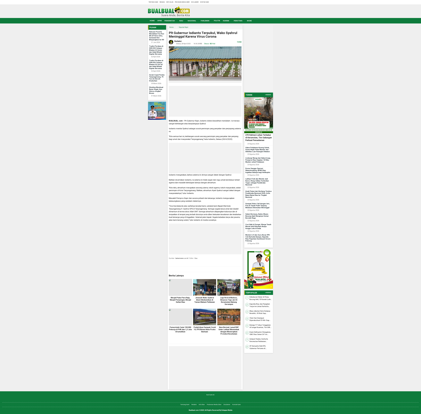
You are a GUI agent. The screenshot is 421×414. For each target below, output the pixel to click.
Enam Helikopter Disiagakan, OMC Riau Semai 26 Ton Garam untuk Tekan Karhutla (260, 333)
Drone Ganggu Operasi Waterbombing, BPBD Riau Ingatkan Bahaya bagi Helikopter (257, 170)
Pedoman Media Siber (182, 2)
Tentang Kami (153, 2)
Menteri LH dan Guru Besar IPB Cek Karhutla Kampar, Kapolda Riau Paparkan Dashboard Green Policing (257, 238)
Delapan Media (226, 410)
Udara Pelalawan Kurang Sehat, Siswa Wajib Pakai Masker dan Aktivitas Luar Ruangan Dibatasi (257, 150)
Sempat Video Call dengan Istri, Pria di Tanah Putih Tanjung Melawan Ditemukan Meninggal (257, 206)
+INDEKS (268, 95)
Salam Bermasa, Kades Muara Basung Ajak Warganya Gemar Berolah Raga (257, 216)
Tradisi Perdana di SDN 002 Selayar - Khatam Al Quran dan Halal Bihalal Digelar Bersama (156, 50)
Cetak (239, 42)
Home (152, 20)
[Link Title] (203, 398)
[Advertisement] (205, 101)
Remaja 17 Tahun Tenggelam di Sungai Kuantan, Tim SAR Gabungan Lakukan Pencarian (260, 326)
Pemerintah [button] (169, 20)
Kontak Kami (204, 2)
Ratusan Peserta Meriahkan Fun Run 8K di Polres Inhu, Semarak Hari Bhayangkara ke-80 (156, 36)
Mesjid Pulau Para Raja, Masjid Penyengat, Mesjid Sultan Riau (180, 300)
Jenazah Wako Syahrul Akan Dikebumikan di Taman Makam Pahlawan (204, 300)
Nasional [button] (192, 20)
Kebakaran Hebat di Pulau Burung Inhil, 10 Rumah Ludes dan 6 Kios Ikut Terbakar (260, 298)
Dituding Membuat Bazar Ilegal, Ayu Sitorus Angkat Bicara (156, 90)
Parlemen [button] (205, 20)
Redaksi (162, 2)
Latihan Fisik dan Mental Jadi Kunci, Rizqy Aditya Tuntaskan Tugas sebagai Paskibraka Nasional (257, 182)
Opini (159, 20)
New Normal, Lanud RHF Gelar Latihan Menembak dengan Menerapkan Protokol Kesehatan (229, 330)
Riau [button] (181, 20)
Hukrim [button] (226, 20)
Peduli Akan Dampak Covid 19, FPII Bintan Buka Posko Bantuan (205, 329)
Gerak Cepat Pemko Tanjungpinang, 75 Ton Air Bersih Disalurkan (157, 78)
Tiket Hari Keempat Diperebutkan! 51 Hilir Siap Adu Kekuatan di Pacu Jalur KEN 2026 (260, 319)
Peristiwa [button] (238, 20)
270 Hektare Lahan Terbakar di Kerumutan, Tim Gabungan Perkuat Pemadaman (258, 137)
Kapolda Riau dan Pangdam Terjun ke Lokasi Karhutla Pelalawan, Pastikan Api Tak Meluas (260, 305)
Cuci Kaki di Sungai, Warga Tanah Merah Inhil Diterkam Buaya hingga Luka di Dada (258, 226)
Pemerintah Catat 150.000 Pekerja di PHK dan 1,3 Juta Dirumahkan (180, 329)
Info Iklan (169, 2)
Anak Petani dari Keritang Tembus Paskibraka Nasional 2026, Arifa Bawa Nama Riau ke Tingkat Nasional (258, 194)
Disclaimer (195, 2)
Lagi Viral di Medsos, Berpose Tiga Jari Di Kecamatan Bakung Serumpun (228, 301)
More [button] (249, 20)
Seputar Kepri (183, 27)
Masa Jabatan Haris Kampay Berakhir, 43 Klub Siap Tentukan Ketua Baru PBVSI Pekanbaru (260, 312)
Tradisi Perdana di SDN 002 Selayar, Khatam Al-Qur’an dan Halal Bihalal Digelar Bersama (156, 64)
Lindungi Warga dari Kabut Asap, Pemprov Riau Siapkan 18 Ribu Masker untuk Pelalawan (258, 160)
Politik (217, 20)
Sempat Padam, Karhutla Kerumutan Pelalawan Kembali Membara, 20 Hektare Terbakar (259, 340)
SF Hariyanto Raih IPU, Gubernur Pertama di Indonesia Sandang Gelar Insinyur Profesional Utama (259, 347)
